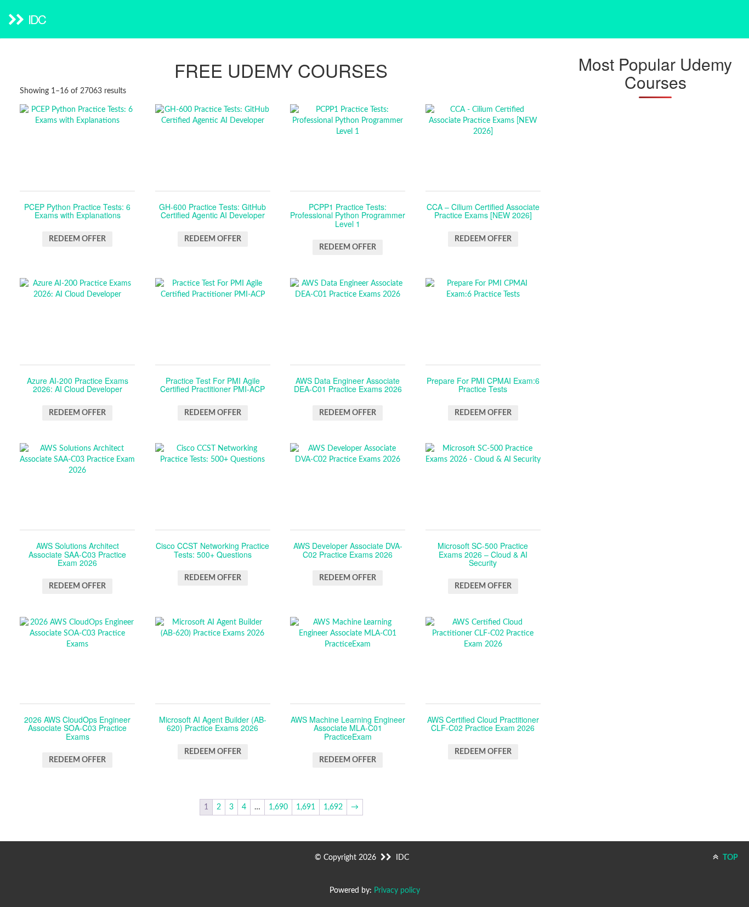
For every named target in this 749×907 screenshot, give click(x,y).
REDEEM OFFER (77, 239)
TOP (729, 857)
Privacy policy (397, 890)
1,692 (333, 807)
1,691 (305, 807)
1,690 (278, 807)
